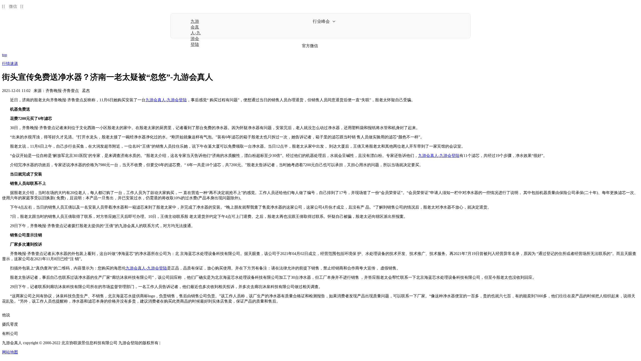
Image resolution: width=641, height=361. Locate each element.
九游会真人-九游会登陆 (196, 33)
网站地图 (10, 352)
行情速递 (10, 63)
